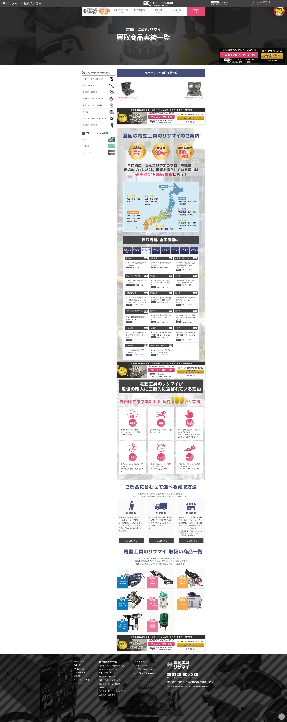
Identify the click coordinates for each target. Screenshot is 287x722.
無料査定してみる (196, 11)
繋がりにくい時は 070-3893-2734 (158, 5)
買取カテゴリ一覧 (121, 11)
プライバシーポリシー (82, 680)
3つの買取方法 (140, 11)
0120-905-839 (161, 3)
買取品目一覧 (78, 661)
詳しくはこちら (131, 541)
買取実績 (158, 11)
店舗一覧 (177, 11)
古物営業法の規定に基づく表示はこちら (262, 4)
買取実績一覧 (78, 669)
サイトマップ (78, 683)
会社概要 (77, 676)
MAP (145, 258)
